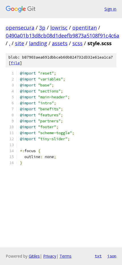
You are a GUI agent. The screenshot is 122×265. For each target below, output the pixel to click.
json (111, 255)
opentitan (84, 27)
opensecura (20, 27)
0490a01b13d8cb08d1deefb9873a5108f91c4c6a (62, 35)
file (15, 63)
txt (98, 255)
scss (77, 43)
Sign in (110, 9)
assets (60, 43)
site (19, 43)
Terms (65, 256)
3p (42, 27)
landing (38, 43)
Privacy (49, 256)
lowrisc (59, 27)
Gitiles (34, 256)
